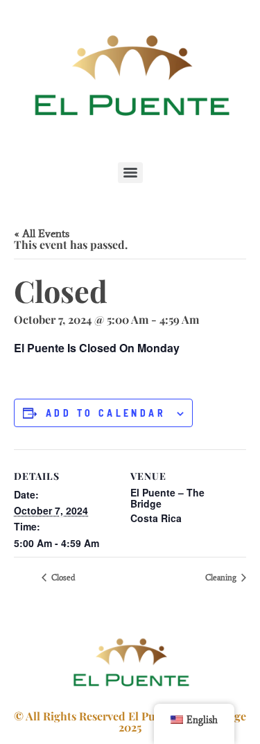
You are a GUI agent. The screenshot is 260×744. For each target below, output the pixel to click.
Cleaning (222, 577)
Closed (62, 577)
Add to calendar (106, 413)
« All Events (41, 233)
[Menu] (130, 172)
